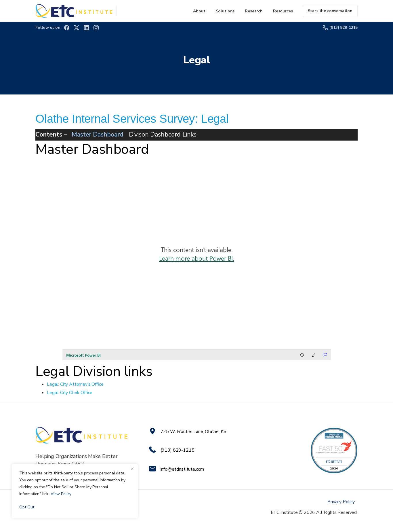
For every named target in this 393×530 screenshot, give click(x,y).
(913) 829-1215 (343, 27)
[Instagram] (96, 27)
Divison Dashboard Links (163, 134)
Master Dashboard (97, 134)
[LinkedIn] (86, 27)
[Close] (132, 468)
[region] (75, 491)
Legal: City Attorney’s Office (75, 384)
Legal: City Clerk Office (69, 392)
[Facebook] (67, 27)
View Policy (61, 494)
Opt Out (26, 507)
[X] (76, 27)
